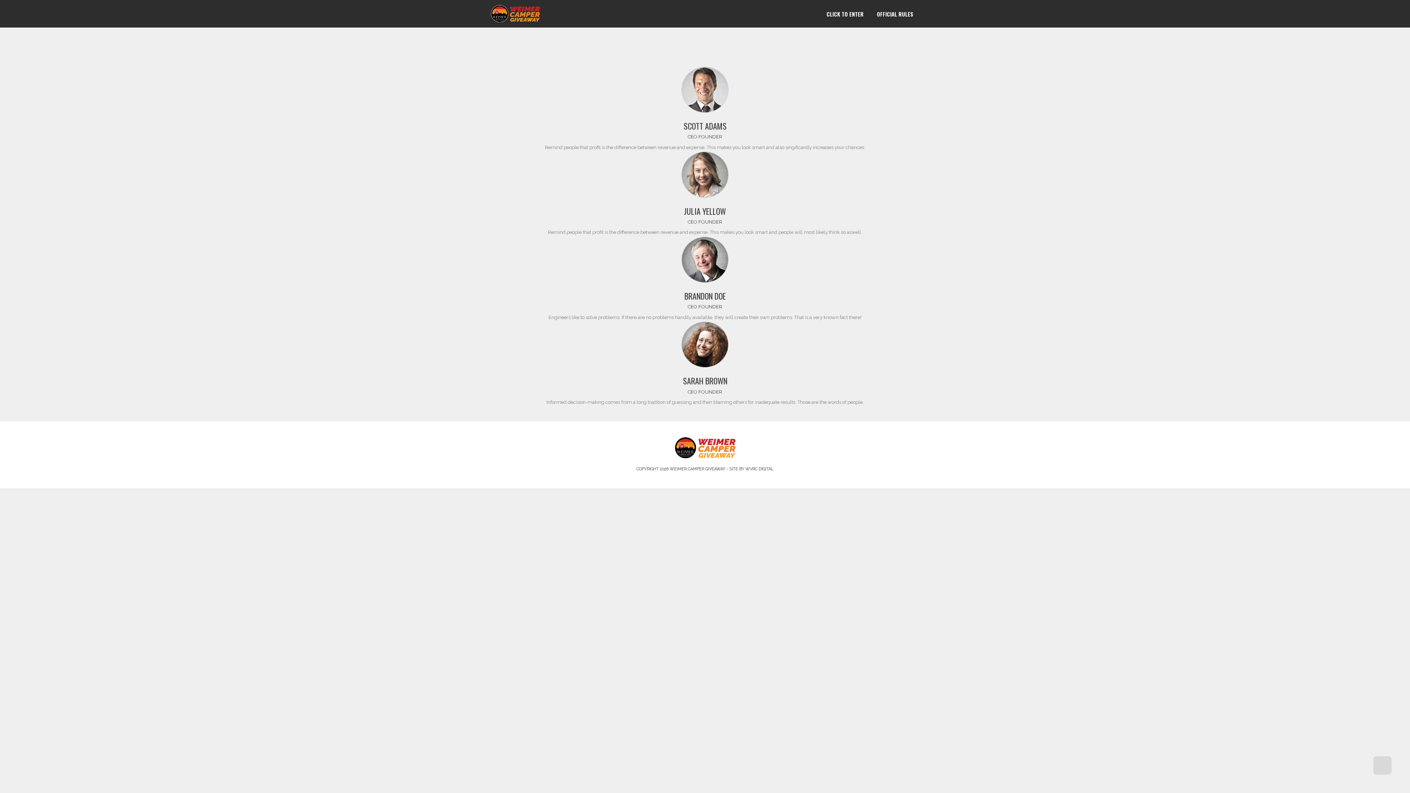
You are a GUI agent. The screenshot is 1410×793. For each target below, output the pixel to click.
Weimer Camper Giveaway (697, 469)
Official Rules (895, 14)
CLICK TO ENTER (845, 14)
